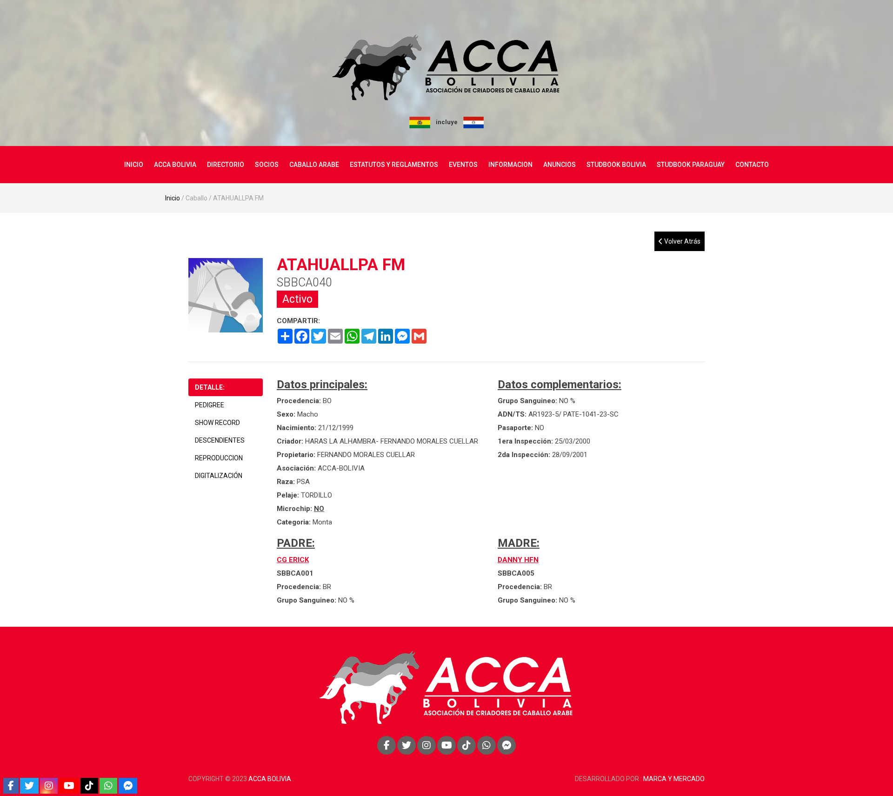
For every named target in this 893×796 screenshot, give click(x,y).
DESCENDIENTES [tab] (220, 440)
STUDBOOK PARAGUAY (691, 164)
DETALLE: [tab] (210, 387)
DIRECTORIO (225, 164)
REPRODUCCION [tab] (219, 458)
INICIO (133, 164)
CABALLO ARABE (314, 164)
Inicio (172, 198)
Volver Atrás (681, 241)
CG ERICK (293, 560)
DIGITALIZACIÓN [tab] (218, 475)
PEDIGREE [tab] (209, 405)
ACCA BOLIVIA (175, 164)
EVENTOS (463, 164)
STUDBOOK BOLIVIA (616, 164)
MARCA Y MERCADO (674, 779)
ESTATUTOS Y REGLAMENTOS (394, 164)
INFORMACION (510, 164)
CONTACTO (752, 164)
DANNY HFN (518, 560)
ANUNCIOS (559, 164)
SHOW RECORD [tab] (217, 422)
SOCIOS (267, 164)
